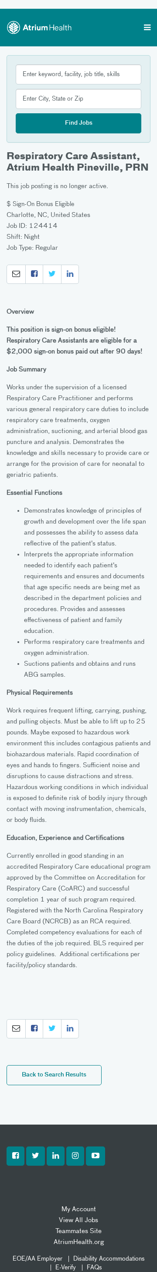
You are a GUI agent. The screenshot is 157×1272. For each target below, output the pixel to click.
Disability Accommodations (109, 1259)
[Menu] (147, 28)
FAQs (94, 1268)
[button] (16, 274)
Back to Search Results (54, 1075)
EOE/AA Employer (37, 1259)
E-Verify (65, 1268)
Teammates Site (78, 1231)
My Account (78, 1209)
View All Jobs (78, 1220)
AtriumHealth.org (79, 1242)
